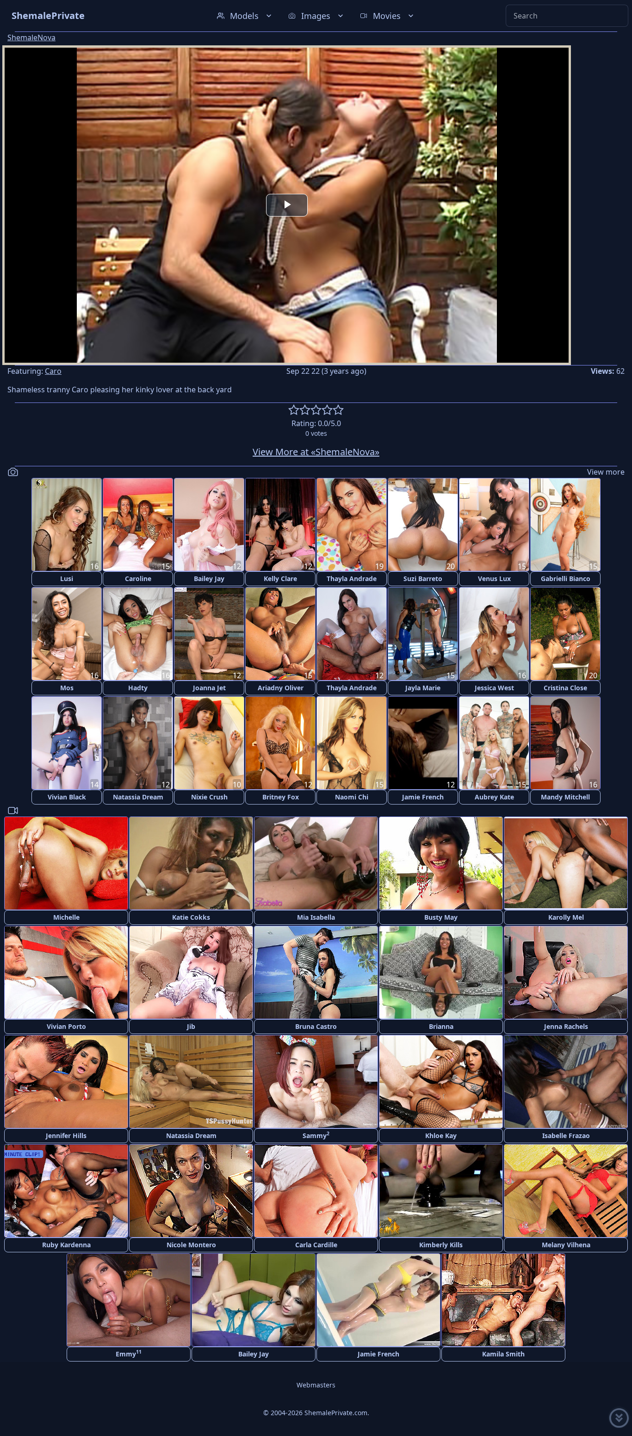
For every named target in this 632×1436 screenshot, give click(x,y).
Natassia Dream (138, 796)
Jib (191, 1026)
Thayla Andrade (352, 578)
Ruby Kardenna (66, 1244)
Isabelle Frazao (566, 1135)
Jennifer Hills (66, 1135)
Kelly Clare (280, 578)
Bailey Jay (209, 578)
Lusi (66, 578)
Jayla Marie (422, 687)
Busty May (441, 917)
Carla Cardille (316, 1244)
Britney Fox (280, 796)
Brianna (441, 1026)
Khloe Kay (441, 1135)
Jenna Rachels (566, 1026)
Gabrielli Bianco (565, 578)
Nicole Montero (191, 1244)
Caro (53, 371)
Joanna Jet (209, 687)
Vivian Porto (66, 1026)
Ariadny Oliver (281, 687)
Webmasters (316, 1384)
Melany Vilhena (566, 1244)
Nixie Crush (209, 796)
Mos (67, 687)
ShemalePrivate (48, 15)
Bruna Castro (316, 1026)
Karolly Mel (566, 917)
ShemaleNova (31, 37)
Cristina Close (565, 687)
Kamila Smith (503, 1353)
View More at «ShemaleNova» (316, 452)
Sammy (316, 1135)
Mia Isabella (316, 917)
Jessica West (494, 687)
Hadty (138, 687)
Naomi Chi (351, 796)
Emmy (129, 1353)
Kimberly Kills (441, 1244)
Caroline (138, 578)
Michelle (66, 917)
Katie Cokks (191, 917)
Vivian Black (67, 796)
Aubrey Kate (494, 796)
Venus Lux (494, 578)
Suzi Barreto (422, 578)
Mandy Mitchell (565, 796)
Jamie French (423, 796)
